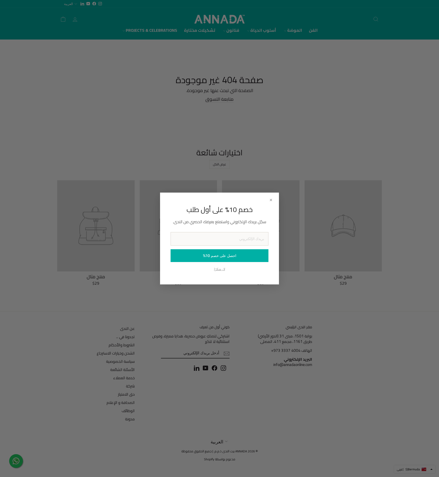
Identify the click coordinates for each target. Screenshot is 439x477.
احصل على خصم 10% (219, 255)
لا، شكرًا (219, 269)
